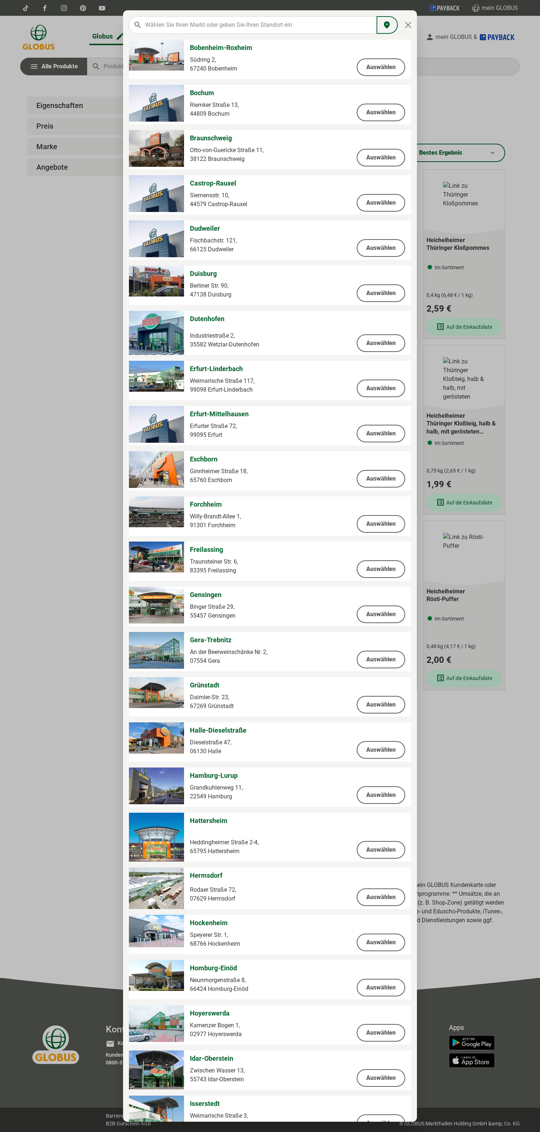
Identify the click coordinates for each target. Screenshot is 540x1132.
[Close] (408, 25)
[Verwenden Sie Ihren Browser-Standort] (387, 25)
